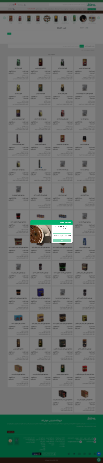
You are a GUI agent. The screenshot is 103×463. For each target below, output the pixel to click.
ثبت (62, 240)
